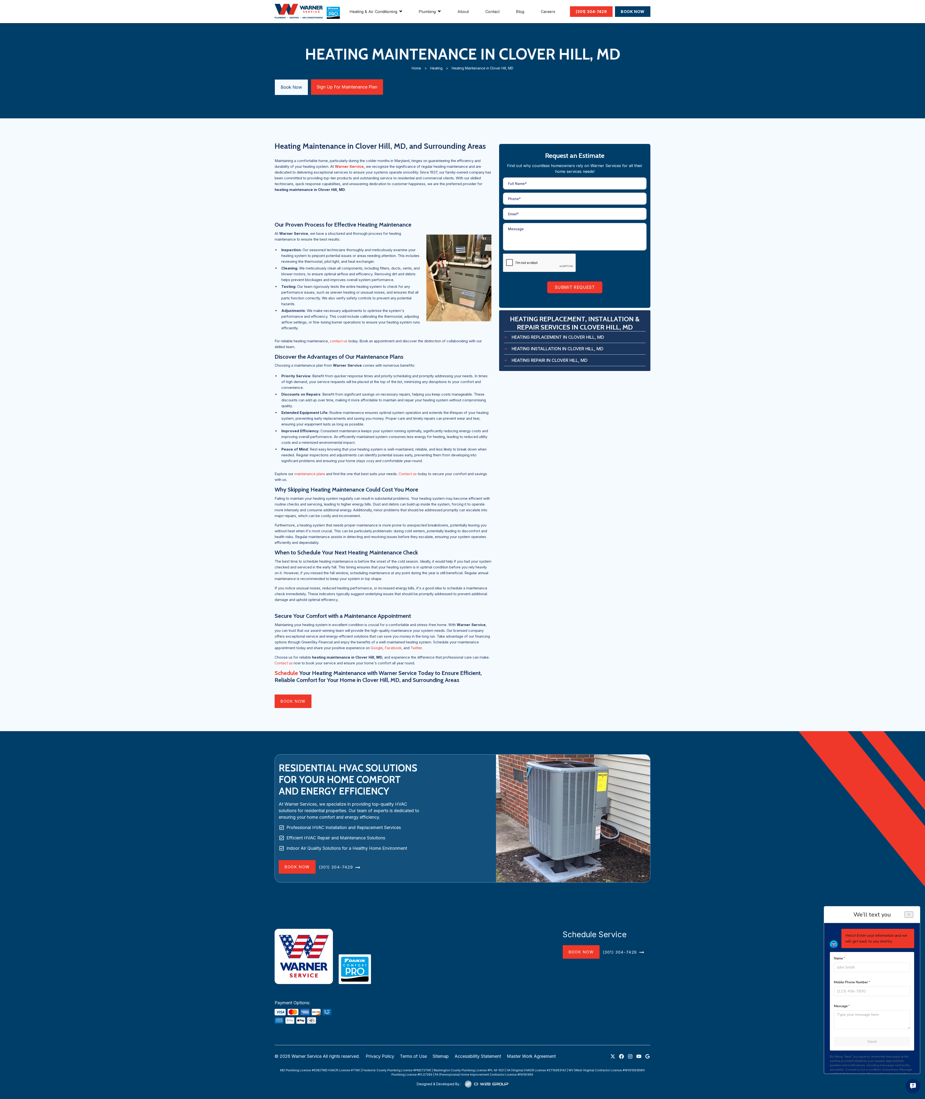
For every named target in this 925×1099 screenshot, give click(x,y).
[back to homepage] (299, 11)
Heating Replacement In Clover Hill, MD (558, 337)
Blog (520, 11)
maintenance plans (309, 474)
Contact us (408, 474)
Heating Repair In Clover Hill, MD (550, 360)
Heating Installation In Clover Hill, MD (557, 348)
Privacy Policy (380, 1056)
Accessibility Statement (478, 1056)
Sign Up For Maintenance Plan (347, 86)
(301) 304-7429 (591, 11)
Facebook (393, 648)
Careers (548, 11)
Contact (492, 11)
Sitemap (441, 1056)
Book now (293, 701)
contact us (338, 341)
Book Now (291, 87)
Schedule (287, 672)
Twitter (416, 648)
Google (377, 648)
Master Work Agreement (531, 1056)
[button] (376, 11)
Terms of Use (413, 1056)
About (463, 11)
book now (581, 952)
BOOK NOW (633, 11)
